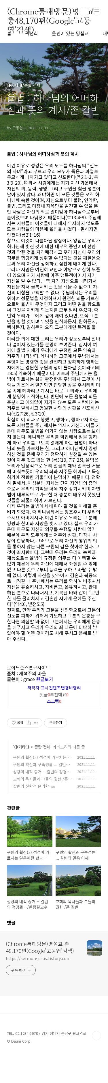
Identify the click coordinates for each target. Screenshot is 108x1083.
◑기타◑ (22, 747)
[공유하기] (28, 723)
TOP (96, 1035)
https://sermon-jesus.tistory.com (38, 958)
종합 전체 (42, 747)
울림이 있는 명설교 (70, 33)
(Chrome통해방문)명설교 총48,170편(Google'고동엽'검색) (51, 11)
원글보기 (44, 679)
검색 (83, 11)
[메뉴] (96, 11)
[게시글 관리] (35, 723)
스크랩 (54, 701)
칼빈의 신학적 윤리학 (31, 786)
